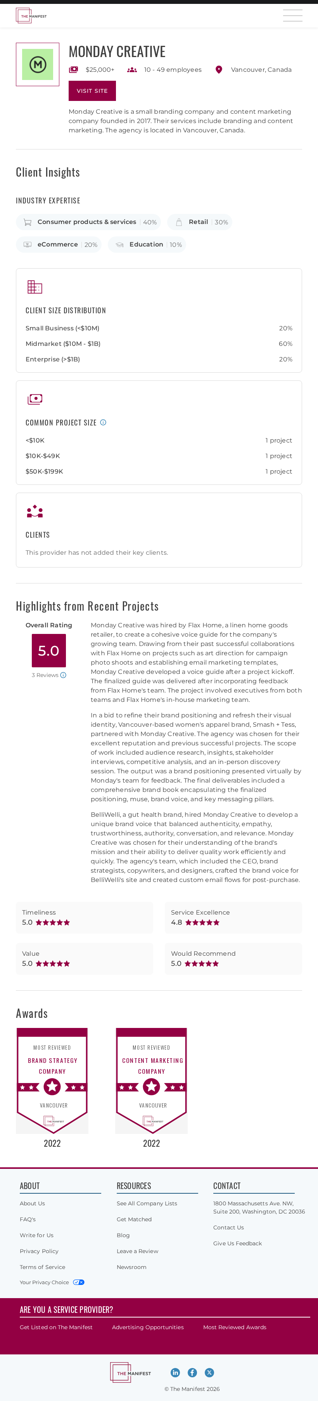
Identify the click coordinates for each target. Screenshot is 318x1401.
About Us (32, 1203)
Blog (123, 1235)
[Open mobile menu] (292, 15)
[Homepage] (31, 15)
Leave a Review (137, 1251)
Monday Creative (117, 51)
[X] (209, 1372)
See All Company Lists (147, 1203)
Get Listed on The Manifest (56, 1327)
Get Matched (134, 1219)
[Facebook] (192, 1372)
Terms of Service (42, 1267)
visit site (92, 90)
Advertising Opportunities (148, 1327)
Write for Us (37, 1235)
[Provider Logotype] (37, 64)
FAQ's (28, 1219)
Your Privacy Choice (44, 1282)
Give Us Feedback (237, 1243)
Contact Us (228, 1227)
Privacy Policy (39, 1251)
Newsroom (132, 1267)
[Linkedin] (175, 1372)
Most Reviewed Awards (234, 1327)
